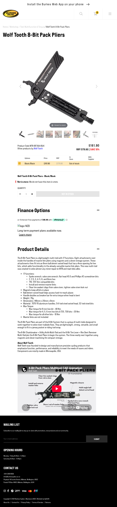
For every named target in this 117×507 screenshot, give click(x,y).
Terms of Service (37, 502)
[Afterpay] (12, 491)
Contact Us (15, 502)
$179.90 (59, 163)
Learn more (25, 234)
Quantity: (22, 188)
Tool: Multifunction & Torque (32, 26)
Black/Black (30, 163)
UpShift (47, 499)
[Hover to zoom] (58, 87)
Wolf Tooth (38, 148)
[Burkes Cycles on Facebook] (8, 491)
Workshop (15, 26)
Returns (48, 502)
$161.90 (47, 163)
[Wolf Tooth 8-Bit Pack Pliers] (22, 134)
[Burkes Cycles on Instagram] (5, 491)
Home (6, 26)
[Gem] (17, 491)
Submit (97, 439)
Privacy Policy (25, 502)
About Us (6, 502)
